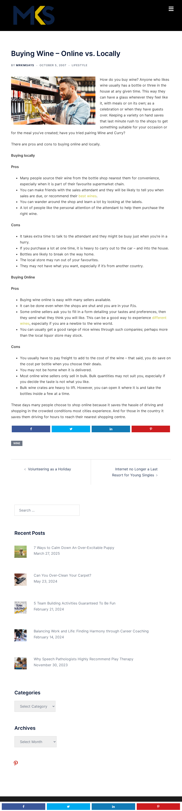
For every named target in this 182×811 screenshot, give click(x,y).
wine (16, 443)
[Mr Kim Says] (33, 15)
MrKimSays (25, 65)
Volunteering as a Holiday (49, 469)
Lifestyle (79, 65)
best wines (88, 196)
